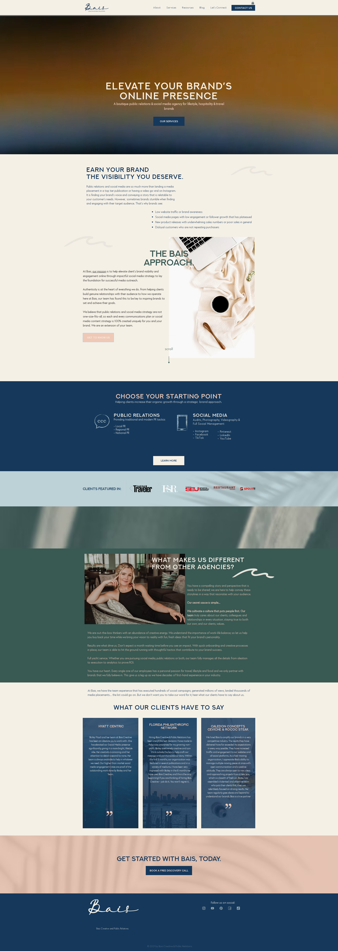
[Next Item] (249, 488)
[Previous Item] (131, 488)
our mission (99, 271)
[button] (157, 7)
